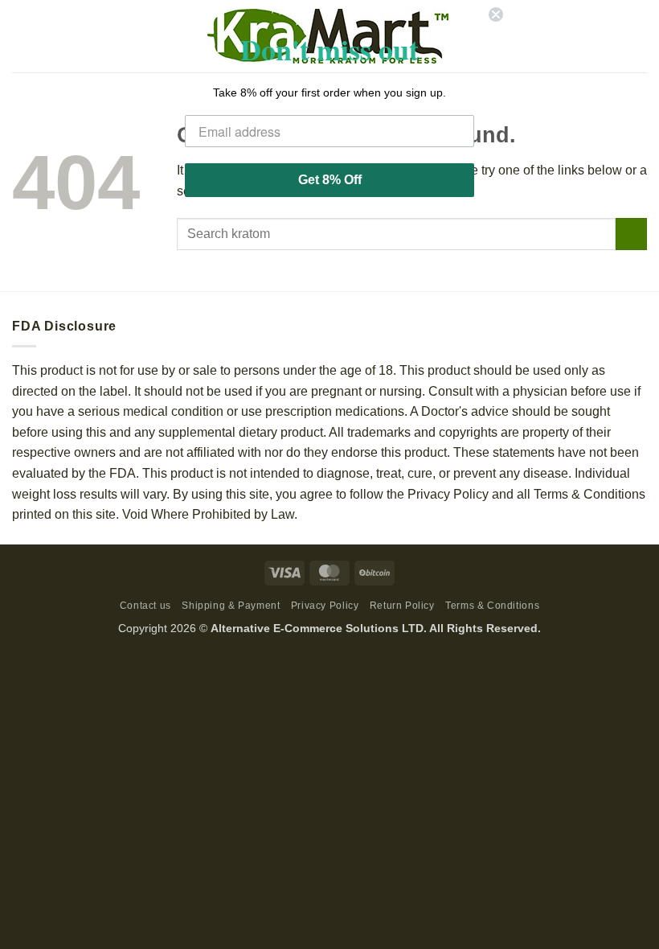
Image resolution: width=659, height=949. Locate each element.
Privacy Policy (325, 605)
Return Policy (402, 605)
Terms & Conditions (492, 605)
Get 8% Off (330, 180)
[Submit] (631, 233)
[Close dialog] (496, 14)
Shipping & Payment (231, 605)
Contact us (145, 605)
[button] (21, 35)
